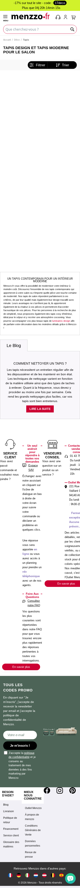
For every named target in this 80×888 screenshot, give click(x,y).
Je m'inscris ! (20, 745)
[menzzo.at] (44, 875)
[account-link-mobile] (66, 17)
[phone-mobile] (58, 17)
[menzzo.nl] (36, 875)
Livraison (8, 811)
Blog (6, 804)
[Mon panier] (73, 17)
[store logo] (31, 16)
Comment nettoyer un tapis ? (40, 363)
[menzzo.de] (19, 875)
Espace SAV (33, 468)
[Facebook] (47, 790)
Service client (11, 835)
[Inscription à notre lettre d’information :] (20, 735)
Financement (10, 828)
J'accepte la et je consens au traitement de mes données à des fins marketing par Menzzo (22, 765)
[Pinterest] (72, 790)
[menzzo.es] (61, 875)
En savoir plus (21, 666)
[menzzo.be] (53, 875)
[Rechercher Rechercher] (72, 29)
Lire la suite (40, 409)
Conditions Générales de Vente (33, 830)
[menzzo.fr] (10, 875)
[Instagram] (60, 790)
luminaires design (61, 321)
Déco (17, 39)
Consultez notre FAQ (34, 603)
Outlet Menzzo (33, 808)
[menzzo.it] (27, 875)
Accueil (7, 39)
